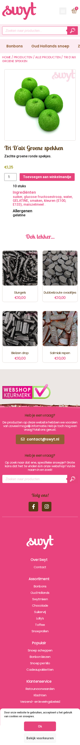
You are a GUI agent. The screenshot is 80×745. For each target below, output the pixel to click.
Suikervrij (40, 612)
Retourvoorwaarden (40, 688)
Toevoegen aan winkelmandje (47, 177)
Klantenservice (39, 681)
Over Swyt (39, 560)
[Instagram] (46, 506)
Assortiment (39, 579)
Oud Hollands (40, 592)
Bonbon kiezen (40, 656)
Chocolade (40, 605)
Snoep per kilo (40, 663)
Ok (40, 726)
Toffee (40, 624)
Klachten (40, 695)
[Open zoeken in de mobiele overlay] (40, 30)
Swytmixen (40, 599)
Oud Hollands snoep (50, 46)
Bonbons (14, 46)
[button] (62, 11)
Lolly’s (40, 618)
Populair (39, 643)
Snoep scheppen (40, 650)
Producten (23, 57)
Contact (40, 567)
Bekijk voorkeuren (40, 738)
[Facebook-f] (33, 506)
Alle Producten (47, 57)
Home (6, 57)
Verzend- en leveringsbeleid (40, 701)
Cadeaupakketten (39, 669)
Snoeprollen (40, 631)
